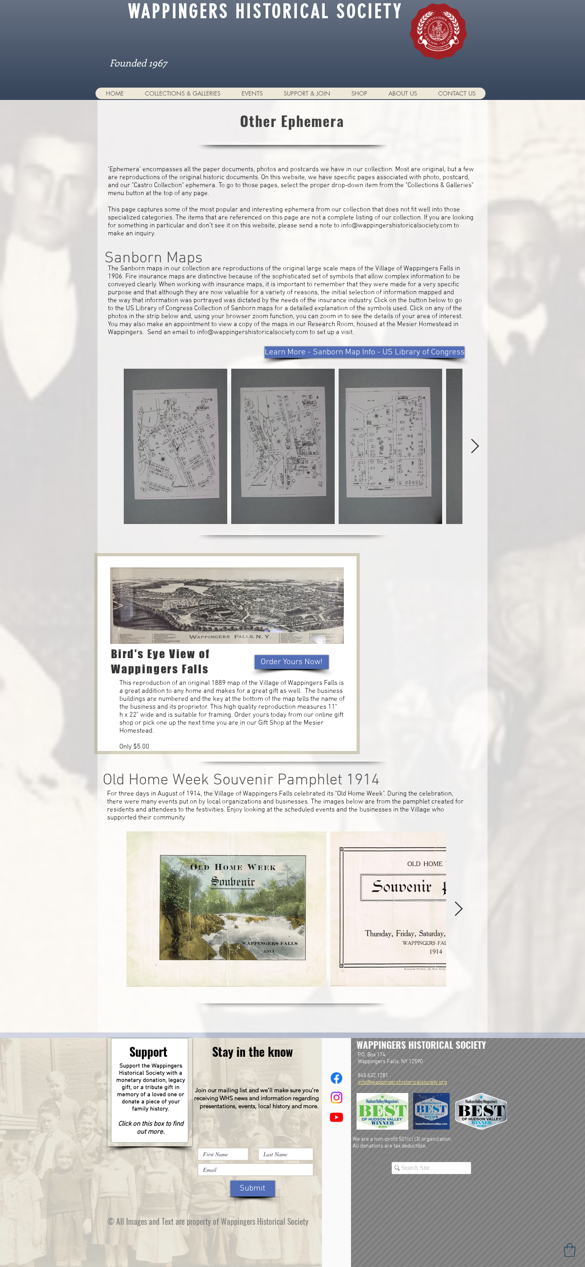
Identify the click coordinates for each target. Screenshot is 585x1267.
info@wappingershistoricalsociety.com (396, 226)
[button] (182, 93)
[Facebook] (336, 1078)
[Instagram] (336, 1097)
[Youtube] (336, 1117)
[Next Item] (475, 446)
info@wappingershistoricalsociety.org (402, 1082)
